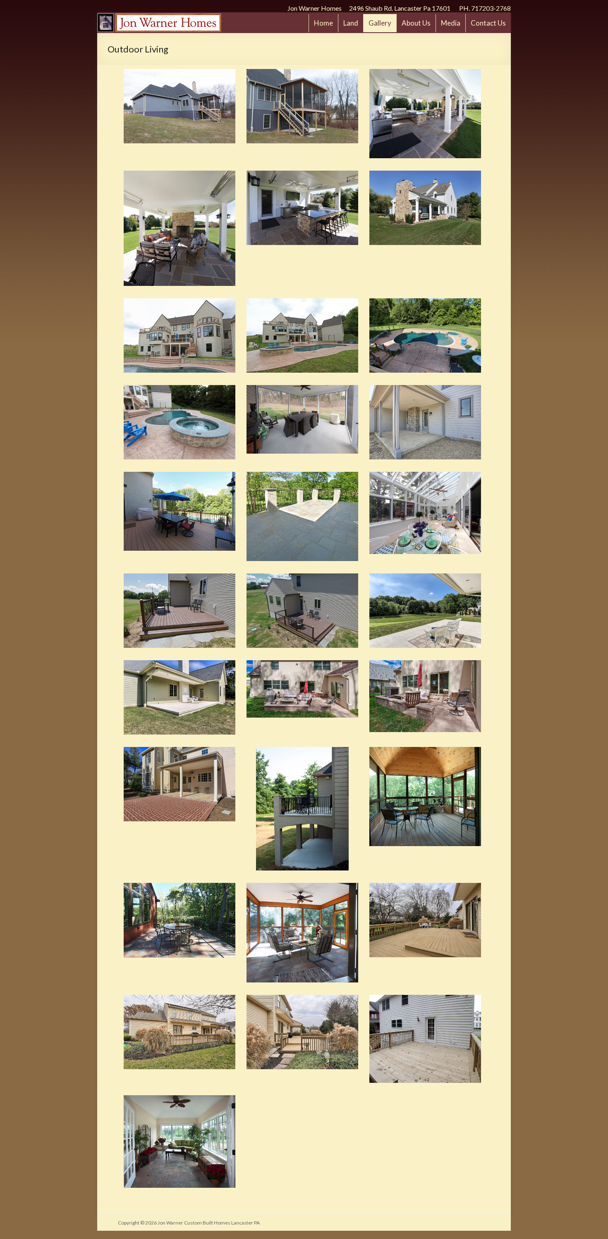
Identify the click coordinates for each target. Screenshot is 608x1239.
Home (323, 23)
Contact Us (488, 23)
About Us (416, 23)
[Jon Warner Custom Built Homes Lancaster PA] (159, 17)
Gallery (380, 23)
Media (450, 23)
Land (350, 23)
